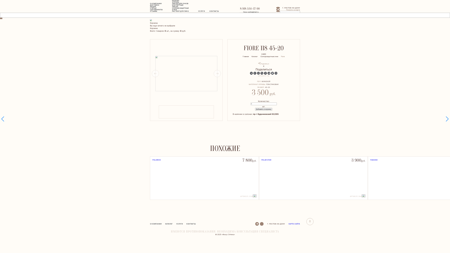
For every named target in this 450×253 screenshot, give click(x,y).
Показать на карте (293, 10)
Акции (153, 6)
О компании (156, 3)
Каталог (255, 56)
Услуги (201, 11)
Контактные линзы (178, 5)
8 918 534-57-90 (250, 8)
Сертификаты (156, 10)
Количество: (263, 101)
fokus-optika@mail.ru (251, 12)
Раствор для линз (180, 11)
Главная (246, 56)
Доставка (154, 5)
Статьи (153, 8)
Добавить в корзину (263, 109)
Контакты (214, 11)
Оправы (175, 2)
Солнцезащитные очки (180, 9)
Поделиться (265, 64)
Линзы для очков (180, 3)
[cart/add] (255, 195)
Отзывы (153, 11)
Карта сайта (294, 224)
